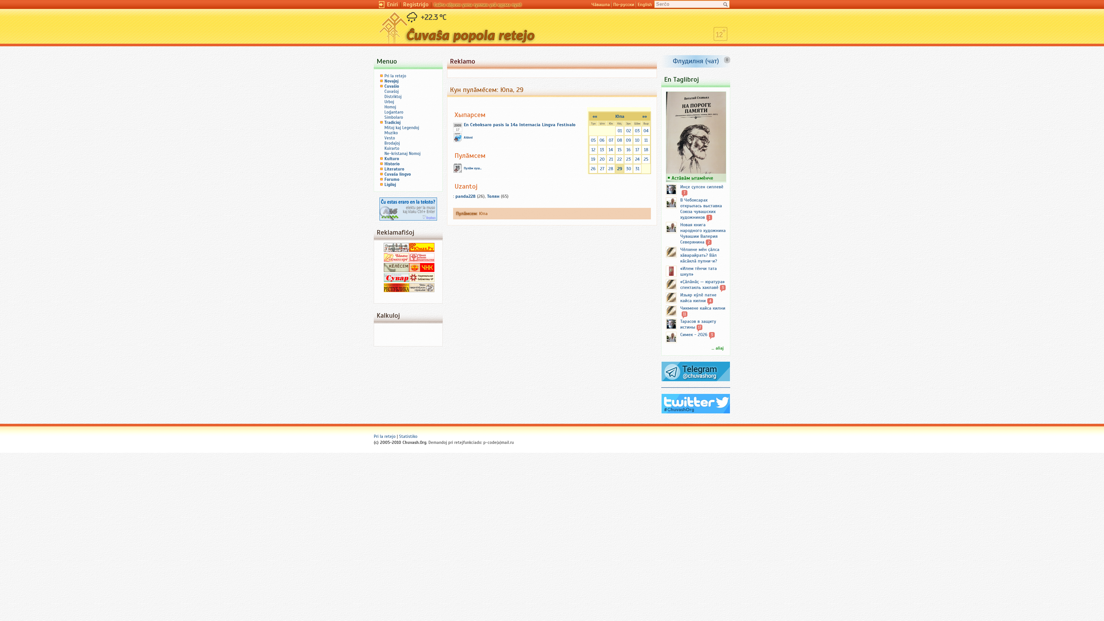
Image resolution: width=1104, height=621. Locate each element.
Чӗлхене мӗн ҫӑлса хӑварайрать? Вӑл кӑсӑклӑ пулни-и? (699, 255)
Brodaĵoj (392, 143)
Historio (392, 163)
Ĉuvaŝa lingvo (397, 174)
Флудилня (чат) (696, 61)
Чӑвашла (600, 4)
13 (602, 150)
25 (646, 159)
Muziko (391, 132)
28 (610, 169)
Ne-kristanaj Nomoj (402, 153)
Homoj (390, 107)
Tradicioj (392, 122)
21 (611, 159)
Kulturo (391, 158)
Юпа (619, 116)
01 (620, 131)
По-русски (623, 4)
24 (637, 159)
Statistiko (408, 436)
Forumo (391, 179)
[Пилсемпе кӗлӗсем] (396, 270)
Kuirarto (391, 148)
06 (602, 140)
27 (602, 169)
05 (593, 140)
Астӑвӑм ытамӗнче (692, 178)
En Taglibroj (681, 79)
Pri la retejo (395, 75)
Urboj (389, 101)
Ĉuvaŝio (391, 86)
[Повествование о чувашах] (396, 250)
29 (619, 169)
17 (637, 150)
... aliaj (718, 348)
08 (619, 140)
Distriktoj (393, 96)
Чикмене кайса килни (702, 308)
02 (628, 131)
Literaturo (394, 169)
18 (646, 150)
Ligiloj (390, 184)
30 (628, 169)
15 (620, 150)
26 (593, 169)
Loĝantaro (393, 112)
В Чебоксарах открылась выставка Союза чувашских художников (701, 208)
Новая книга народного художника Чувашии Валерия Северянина (703, 233)
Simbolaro (393, 117)
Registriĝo (416, 4)
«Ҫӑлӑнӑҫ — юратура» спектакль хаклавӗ (702, 284)
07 (611, 140)
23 (628, 159)
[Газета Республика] (396, 290)
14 (611, 150)
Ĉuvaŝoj (391, 91)
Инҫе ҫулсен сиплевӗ (701, 187)
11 (646, 140)
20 (602, 159)
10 (637, 140)
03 (637, 131)
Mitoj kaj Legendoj (401, 127)
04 (646, 131)
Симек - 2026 (694, 335)
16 (628, 150)
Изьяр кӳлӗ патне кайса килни (698, 298)
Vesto (389, 138)
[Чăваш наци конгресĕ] (421, 270)
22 (619, 159)
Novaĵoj (391, 81)
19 (593, 159)
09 (628, 140)
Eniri (392, 4)
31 (637, 169)
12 (593, 150)
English (645, 4)
